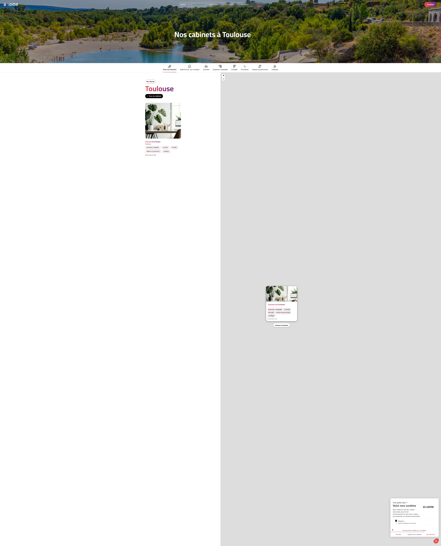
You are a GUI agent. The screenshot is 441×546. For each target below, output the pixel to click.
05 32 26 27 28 (150, 155)
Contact (430, 5)
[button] (268, 288)
